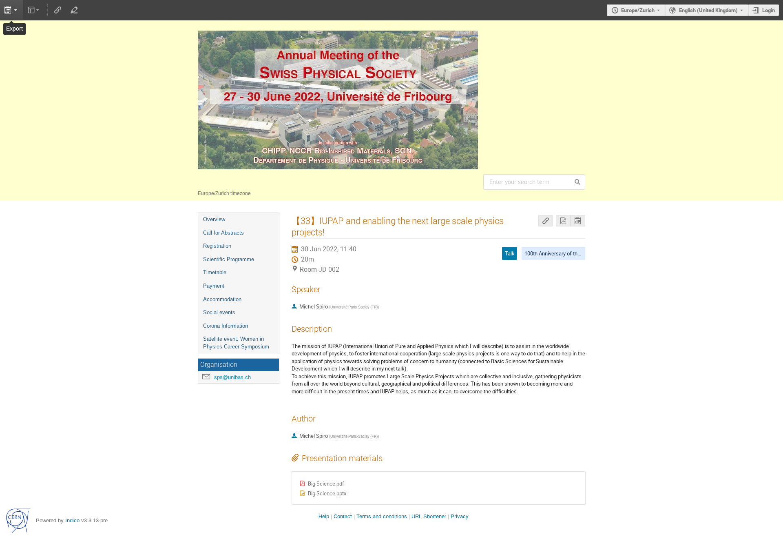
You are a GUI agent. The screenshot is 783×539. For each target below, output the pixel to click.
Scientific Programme (228, 259)
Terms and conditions (381, 516)
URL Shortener (428, 516)
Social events (219, 312)
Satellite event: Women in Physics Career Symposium (236, 343)
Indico (72, 520)
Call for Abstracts (223, 233)
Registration (217, 246)
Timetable (214, 272)
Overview (214, 219)
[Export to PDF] (563, 221)
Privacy (460, 516)
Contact (343, 516)
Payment (213, 286)
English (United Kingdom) (708, 10)
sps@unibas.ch (232, 377)
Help (324, 516)
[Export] (11, 10)
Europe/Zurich (638, 10)
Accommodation (222, 299)
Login (768, 10)
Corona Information (225, 326)
